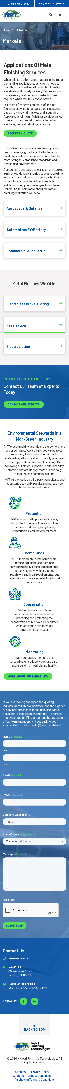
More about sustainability (28, 676)
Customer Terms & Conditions (32, 1076)
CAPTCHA (9, 899)
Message (14, 854)
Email (12, 775)
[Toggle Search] (50, 14)
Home (6, 30)
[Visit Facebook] (23, 1001)
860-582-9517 (20, 3)
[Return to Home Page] (34, 1046)
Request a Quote (20, 133)
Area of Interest (18, 834)
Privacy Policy (40, 1072)
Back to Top (34, 1029)
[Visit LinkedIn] (34, 1001)
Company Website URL (16, 814)
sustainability (55, 466)
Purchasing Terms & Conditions (34, 1079)
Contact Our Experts (24, 404)
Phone (12, 795)
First (5, 750)
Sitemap (20, 1072)
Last (5, 764)
